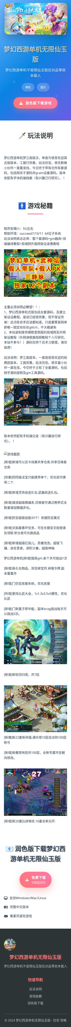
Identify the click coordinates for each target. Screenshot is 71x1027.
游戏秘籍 (35, 996)
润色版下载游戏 (38, 103)
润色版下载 (35, 1003)
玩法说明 (35, 989)
